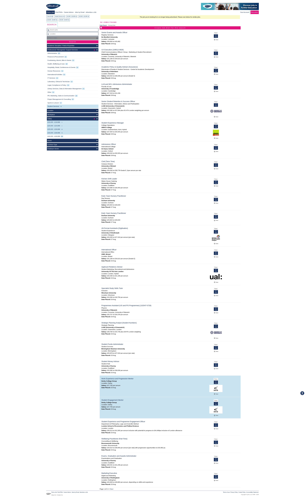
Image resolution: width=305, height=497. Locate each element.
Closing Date (111, 25)
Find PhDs (59, 12)
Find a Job (50, 12)
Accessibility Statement (252, 492)
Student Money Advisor (110, 361)
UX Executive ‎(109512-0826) (112, 50)
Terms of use (226, 492)
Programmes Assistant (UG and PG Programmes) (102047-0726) (126, 305)
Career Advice (69, 12)
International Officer (108, 250)
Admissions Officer (108, 144)
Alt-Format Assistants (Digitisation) (114, 228)
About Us (53, 495)
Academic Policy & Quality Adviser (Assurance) (119, 67)
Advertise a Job (91, 12)
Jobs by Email (79, 12)
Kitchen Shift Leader (109, 179)
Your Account (244, 12)
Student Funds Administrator (112, 344)
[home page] (53, 6)
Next (111, 489)
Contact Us (60, 495)
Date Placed (103, 25)
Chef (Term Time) (108, 161)
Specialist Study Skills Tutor (112, 288)
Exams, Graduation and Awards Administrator (118, 456)
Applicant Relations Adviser (111, 267)
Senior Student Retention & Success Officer (118, 101)
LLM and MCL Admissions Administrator (116, 84)
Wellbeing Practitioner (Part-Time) (114, 439)
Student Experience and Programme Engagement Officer (123, 422)
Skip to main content (8, 2)
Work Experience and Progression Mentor (117, 379)
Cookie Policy (242, 492)
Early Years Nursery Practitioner (113, 196)
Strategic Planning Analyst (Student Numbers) (119, 323)
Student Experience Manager (112, 123)
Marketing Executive (109, 473)
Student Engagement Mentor (112, 400)
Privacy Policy (234, 492)
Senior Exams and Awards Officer (114, 32)
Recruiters (254, 12)
